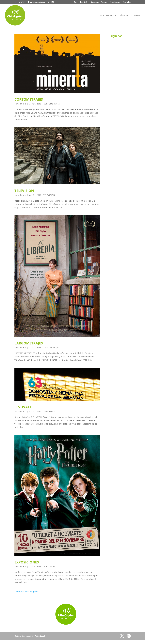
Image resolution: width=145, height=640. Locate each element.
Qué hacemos (107, 15)
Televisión (84, 2)
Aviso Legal (40, 636)
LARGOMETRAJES (28, 343)
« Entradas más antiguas (26, 591)
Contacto (136, 15)
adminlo (22, 103)
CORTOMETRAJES (28, 99)
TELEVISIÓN (24, 190)
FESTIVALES (23, 407)
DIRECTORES (49, 566)
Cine (75, 2)
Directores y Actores (99, 2)
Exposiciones (115, 2)
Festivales (127, 2)
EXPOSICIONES (26, 562)
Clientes (124, 15)
